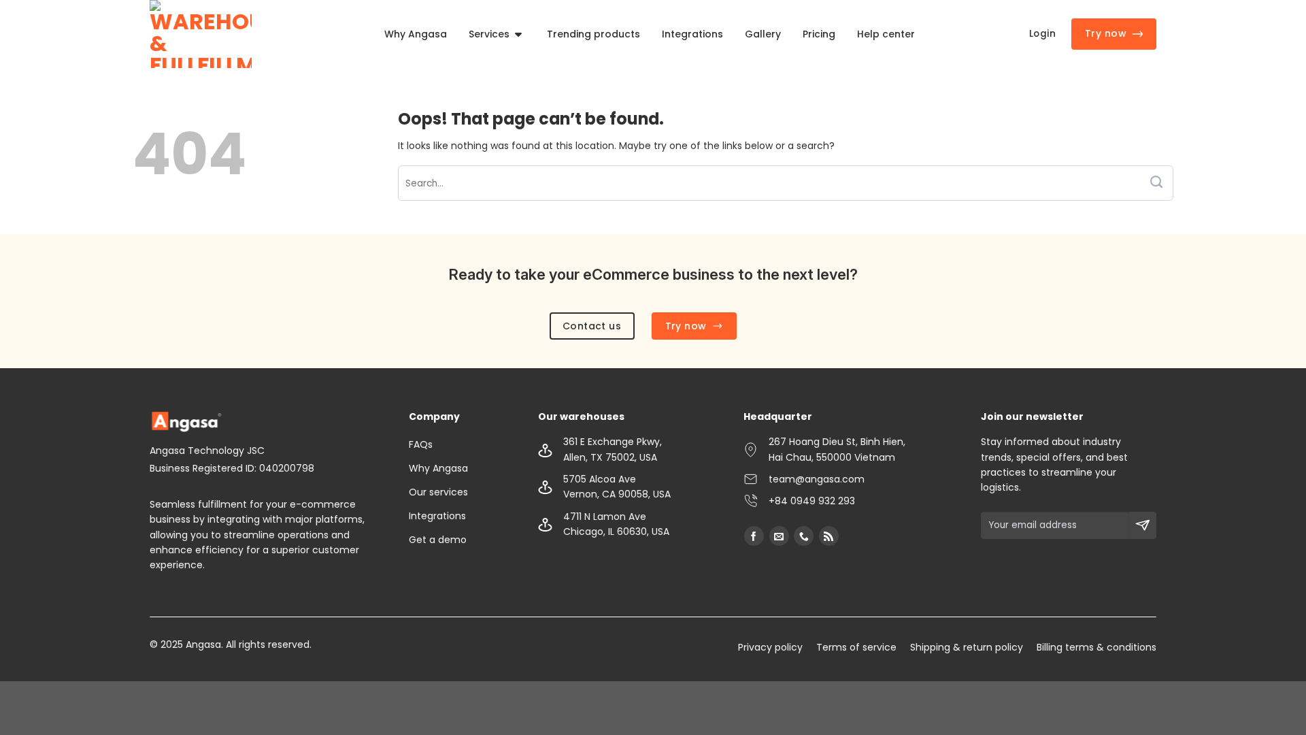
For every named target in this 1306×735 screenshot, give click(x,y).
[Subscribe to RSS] (829, 536)
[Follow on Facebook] (754, 536)
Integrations (692, 34)
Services (489, 34)
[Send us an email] (779, 536)
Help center (886, 34)
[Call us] (804, 536)
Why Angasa (415, 34)
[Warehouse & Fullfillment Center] (201, 34)
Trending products (593, 34)
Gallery (763, 34)
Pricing (819, 34)
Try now (1105, 33)
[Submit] (1156, 183)
